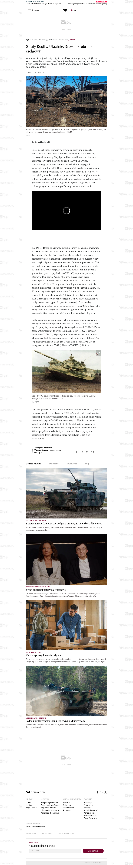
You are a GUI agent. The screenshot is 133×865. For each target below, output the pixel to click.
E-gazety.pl (88, 805)
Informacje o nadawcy (50, 810)
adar (73, 10)
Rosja (72, 40)
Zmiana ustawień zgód (50, 805)
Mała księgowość (91, 810)
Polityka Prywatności (49, 803)
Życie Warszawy (90, 818)
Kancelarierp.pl (90, 813)
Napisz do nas (31, 808)
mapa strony (31, 834)
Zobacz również (33, 463)
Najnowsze (71, 463)
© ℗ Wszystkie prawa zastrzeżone (46, 450)
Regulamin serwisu (48, 808)
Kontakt (29, 805)
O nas (28, 803)
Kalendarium (47, 834)
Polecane (54, 463)
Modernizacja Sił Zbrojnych (58, 40)
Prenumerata (68, 808)
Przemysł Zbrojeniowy (39, 40)
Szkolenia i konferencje (35, 827)
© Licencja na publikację (42, 448)
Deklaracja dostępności (50, 813)
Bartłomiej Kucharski (41, 142)
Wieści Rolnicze (90, 815)
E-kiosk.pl (88, 803)
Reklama (66, 803)
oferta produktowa (66, 834)
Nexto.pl (87, 808)
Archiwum (67, 810)
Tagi (87, 463)
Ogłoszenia (67, 805)
